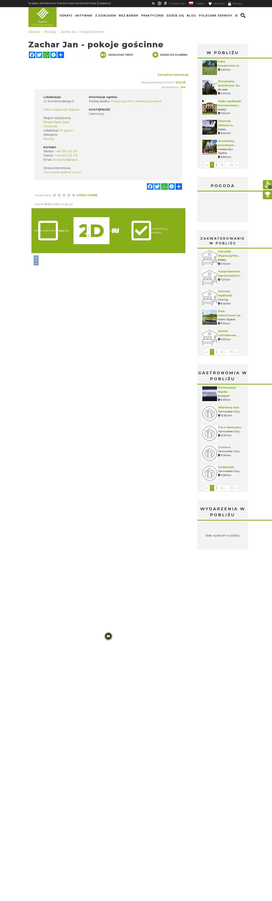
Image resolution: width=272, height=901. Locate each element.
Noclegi (48, 139)
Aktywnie (83, 15)
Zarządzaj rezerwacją (173, 74)
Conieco (224, 447)
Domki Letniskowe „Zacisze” (227, 335)
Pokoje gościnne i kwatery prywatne (136, 101)
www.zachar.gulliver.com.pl (62, 172)
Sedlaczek (226, 467)
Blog (191, 15)
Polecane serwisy (215, 15)
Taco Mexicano (229, 427)
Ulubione (219, 3)
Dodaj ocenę (86, 195)
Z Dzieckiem (105, 15)
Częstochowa (222, 207)
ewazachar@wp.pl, (65, 159)
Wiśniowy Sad (228, 407)
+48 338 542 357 (66, 151)
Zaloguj (237, 3)
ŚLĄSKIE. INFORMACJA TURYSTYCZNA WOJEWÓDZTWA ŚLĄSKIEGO (69, 3)
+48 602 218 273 (66, 155)
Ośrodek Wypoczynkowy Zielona (230, 256)
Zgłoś (180, 82)
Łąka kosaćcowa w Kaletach (228, 66)
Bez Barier (128, 15)
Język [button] (200, 3)
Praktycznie (152, 15)
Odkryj (65, 15)
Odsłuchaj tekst (120, 54)
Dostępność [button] (177, 3)
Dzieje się (175, 15)
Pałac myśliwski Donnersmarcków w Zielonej (231, 105)
